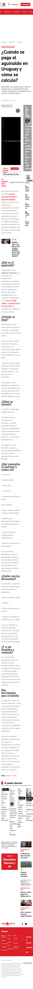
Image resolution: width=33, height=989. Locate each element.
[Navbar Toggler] (5, 4)
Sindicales (8, 11)
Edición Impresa (16, 947)
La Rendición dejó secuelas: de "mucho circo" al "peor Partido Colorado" (26, 858)
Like (9, 945)
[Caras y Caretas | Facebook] (22, 924)
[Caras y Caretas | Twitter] (26, 924)
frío (12, 804)
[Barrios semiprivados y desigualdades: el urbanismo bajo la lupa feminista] (29, 801)
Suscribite (15, 169)
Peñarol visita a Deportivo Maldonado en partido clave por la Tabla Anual (26, 897)
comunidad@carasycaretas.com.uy (10, 969)
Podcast (16, 943)
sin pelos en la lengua (25, 909)
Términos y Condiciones (6, 960)
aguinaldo (8, 775)
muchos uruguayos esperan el (9, 196)
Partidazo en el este (25, 889)
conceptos (14, 775)
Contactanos (29, 947)
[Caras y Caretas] (8, 925)
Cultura (10, 942)
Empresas (10, 948)
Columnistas (4, 943)
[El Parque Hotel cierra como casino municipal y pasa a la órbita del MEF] (20, 800)
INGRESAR (14, 4)
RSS (27, 952)
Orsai (24, 11)
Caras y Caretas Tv (16, 938)
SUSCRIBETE (25, 4)
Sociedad (3, 947)
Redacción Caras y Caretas (4, 183)
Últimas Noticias (3, 936)
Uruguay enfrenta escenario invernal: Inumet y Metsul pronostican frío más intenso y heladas (14, 821)
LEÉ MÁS (14, 239)
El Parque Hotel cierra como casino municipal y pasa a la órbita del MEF (22, 815)
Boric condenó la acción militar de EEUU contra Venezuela (26, 916)
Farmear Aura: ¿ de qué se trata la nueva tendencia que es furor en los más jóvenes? (16, 249)
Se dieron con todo (25, 850)
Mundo (17, 11)
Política (9, 856)
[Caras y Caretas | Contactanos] (29, 924)
